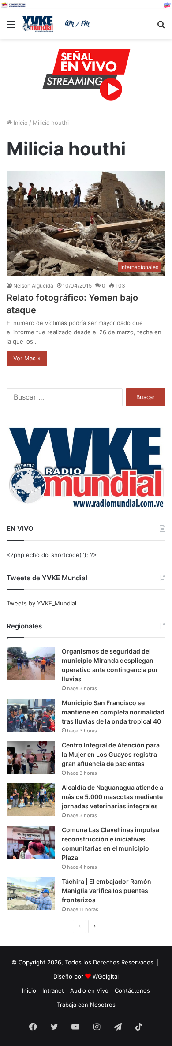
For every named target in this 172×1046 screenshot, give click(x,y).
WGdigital (106, 976)
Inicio (20, 122)
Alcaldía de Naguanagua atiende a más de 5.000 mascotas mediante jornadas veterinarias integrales (112, 797)
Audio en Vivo (89, 990)
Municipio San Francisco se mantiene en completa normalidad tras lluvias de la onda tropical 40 (113, 712)
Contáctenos (132, 990)
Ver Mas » (27, 358)
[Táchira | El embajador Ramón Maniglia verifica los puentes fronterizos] (31, 893)
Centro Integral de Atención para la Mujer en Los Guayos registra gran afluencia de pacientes (111, 754)
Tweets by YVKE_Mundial (41, 603)
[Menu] (11, 27)
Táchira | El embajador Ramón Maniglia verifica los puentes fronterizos (106, 891)
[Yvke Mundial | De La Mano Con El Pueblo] (57, 24)
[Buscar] (161, 27)
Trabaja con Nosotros (86, 1004)
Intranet (53, 990)
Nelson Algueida (33, 285)
